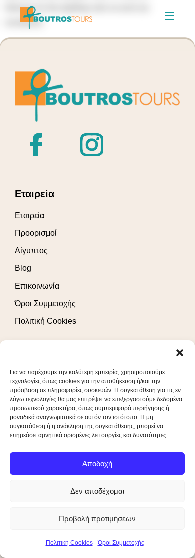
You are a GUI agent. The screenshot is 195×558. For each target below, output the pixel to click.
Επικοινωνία (37, 286)
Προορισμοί (36, 233)
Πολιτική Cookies (69, 542)
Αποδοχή (97, 463)
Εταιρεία (29, 215)
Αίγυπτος (31, 250)
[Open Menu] (170, 17)
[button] (180, 353)
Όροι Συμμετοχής (121, 542)
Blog (23, 268)
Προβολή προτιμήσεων (97, 518)
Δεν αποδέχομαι (97, 491)
